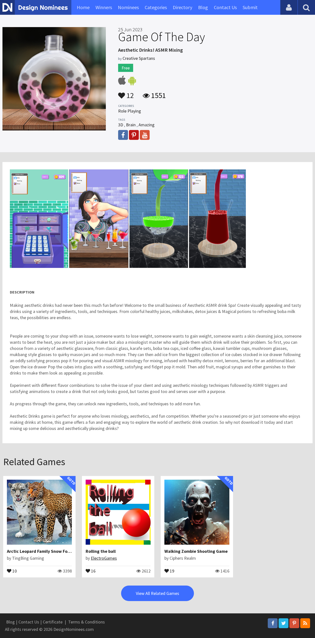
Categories (156, 7)
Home (83, 7)
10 (14, 570)
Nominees (128, 7)
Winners (103, 7)
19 (171, 570)
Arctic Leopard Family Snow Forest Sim (45, 551)
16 (92, 570)
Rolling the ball (101, 551)
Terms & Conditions (86, 622)
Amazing (147, 125)
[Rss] (305, 623)
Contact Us (225, 7)
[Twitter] (283, 623)
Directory (182, 7)
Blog (203, 7)
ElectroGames (104, 558)
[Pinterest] (294, 623)
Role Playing (129, 111)
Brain (131, 125)
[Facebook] (273, 623)
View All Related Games (157, 593)
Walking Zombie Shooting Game (196, 551)
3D (120, 125)
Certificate (53, 622)
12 (129, 93)
